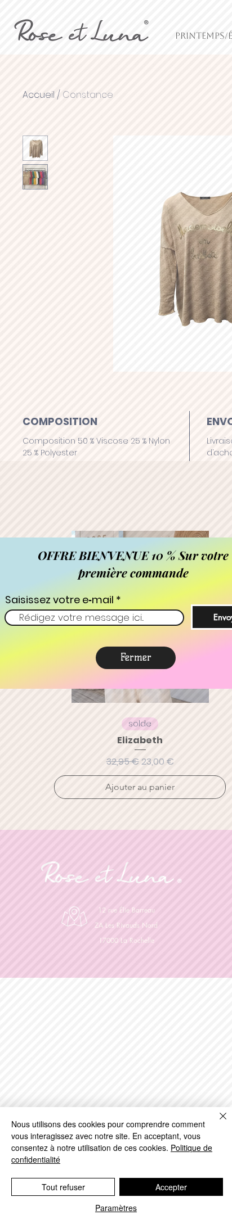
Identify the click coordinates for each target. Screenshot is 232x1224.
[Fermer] (216, 1122)
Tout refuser (63, 1187)
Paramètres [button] (116, 1207)
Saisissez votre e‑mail (59, 600)
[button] (136, 658)
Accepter (171, 1187)
